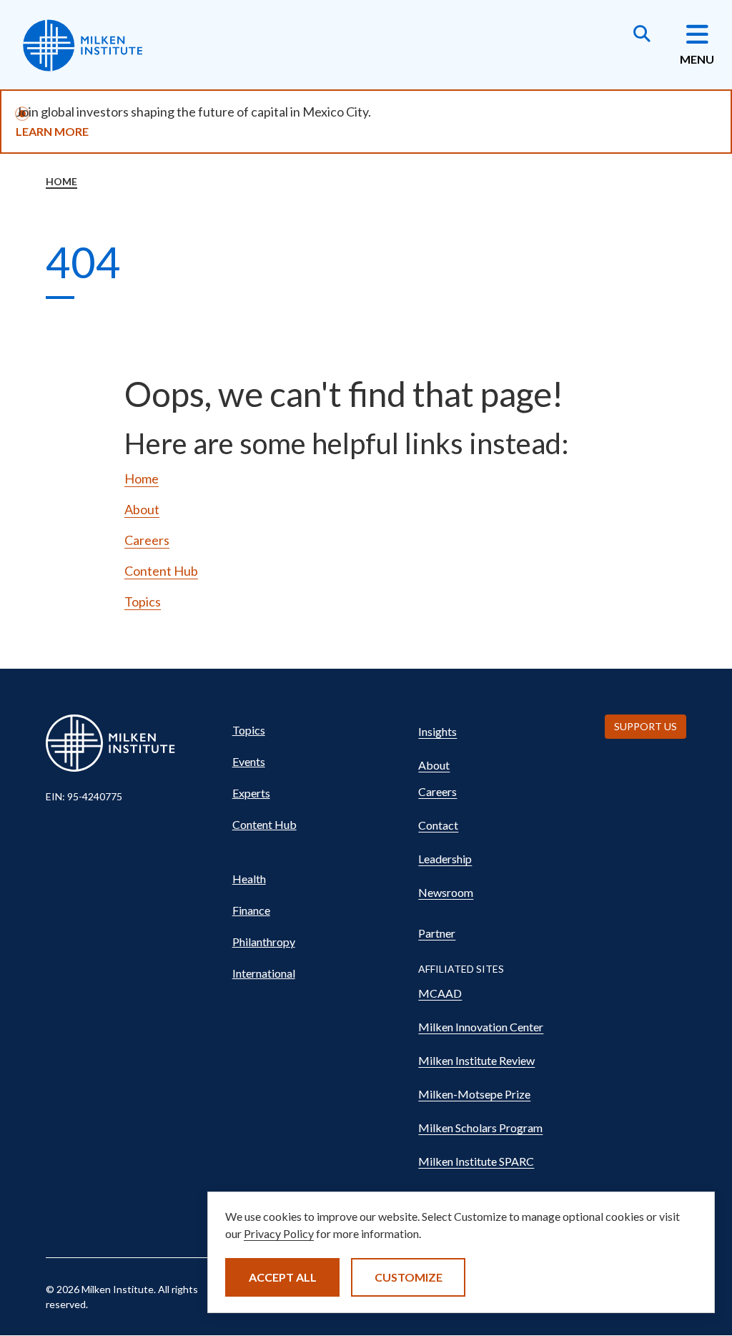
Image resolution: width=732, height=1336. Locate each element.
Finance (251, 910)
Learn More (52, 131)
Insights (437, 731)
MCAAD (440, 993)
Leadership (445, 858)
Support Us (645, 726)
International (263, 973)
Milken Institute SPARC (476, 1161)
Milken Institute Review (476, 1060)
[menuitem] (312, 730)
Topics (142, 601)
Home (61, 181)
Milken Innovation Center (480, 1026)
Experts (251, 793)
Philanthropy (263, 941)
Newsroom (445, 892)
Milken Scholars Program (480, 1127)
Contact (438, 825)
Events (248, 761)
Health (249, 878)
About (141, 509)
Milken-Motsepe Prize (474, 1094)
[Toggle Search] (642, 35)
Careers (146, 540)
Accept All (283, 1277)
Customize (408, 1277)
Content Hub (161, 571)
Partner (436, 933)
